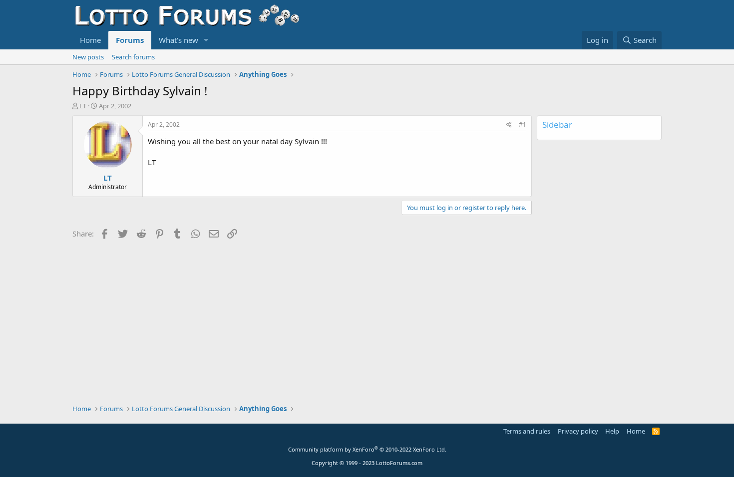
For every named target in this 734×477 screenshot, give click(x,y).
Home (90, 40)
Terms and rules (526, 431)
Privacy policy (578, 431)
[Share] (509, 125)
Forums (130, 40)
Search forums (133, 56)
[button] (206, 40)
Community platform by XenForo (367, 449)
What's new (178, 40)
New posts (88, 56)
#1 (522, 124)
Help (612, 431)
